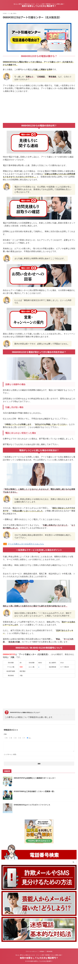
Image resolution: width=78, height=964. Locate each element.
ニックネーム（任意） (10, 754)
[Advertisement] (39, 107)
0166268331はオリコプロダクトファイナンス (32, 805)
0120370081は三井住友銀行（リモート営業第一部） (34, 791)
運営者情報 (49, 951)
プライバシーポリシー (31, 951)
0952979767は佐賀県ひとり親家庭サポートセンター (35, 778)
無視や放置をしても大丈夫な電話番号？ (39, 6)
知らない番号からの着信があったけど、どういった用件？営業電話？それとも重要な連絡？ (39, 955)
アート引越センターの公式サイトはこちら (26, 544)
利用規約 (42, 951)
